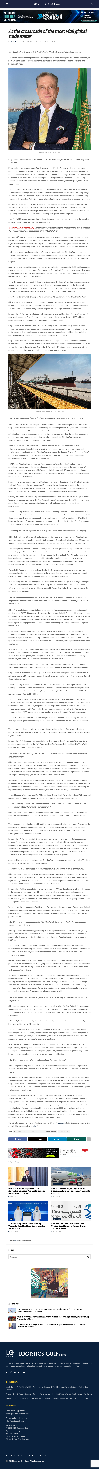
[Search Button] (88, 1256)
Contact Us (44, 1456)
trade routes (63, 1131)
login (16, 1240)
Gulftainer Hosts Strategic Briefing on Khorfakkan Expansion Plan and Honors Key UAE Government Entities (26, 1190)
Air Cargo (57, 1184)
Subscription (31, 1456)
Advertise (20, 1456)
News (12, 1184)
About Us (9, 1456)
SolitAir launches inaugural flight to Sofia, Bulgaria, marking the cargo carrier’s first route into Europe (70, 1190)
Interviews (40, 42)
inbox (35, 1126)
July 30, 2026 (14, 1196)
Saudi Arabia (51, 1131)
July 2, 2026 (56, 1196)
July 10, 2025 (56, 1231)
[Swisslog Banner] (49, 1151)
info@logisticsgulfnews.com (17, 1420)
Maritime (57, 1219)
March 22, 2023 (27, 42)
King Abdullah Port (21, 1131)
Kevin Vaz (14, 42)
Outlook (48, 42)
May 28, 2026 (14, 1231)
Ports (54, 42)
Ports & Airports (37, 1131)
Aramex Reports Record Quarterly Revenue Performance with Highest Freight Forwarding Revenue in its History (49, 1394)
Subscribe (62, 1123)
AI (11, 1219)
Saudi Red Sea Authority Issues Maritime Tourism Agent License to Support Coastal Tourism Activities (68, 1225)
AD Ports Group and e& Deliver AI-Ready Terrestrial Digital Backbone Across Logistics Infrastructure (26, 1225)
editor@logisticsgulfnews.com (18, 1413)
